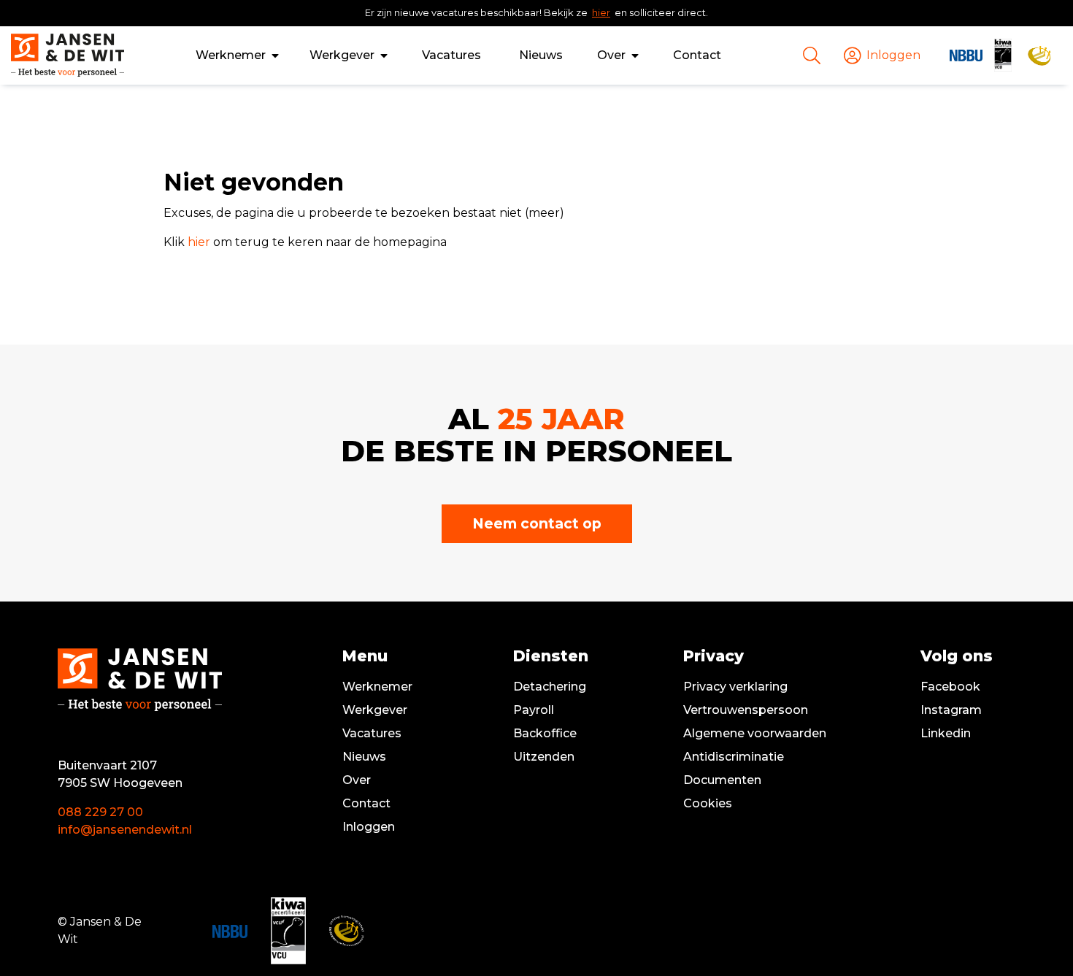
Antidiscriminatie (733, 757)
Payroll (533, 710)
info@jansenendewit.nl (125, 830)
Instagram (951, 710)
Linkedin (945, 733)
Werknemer (231, 55)
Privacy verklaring (735, 686)
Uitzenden (543, 757)
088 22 (78, 812)
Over (611, 55)
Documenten (722, 780)
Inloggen (368, 827)
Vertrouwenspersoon (745, 710)
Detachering (549, 686)
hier (601, 12)
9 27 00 (121, 812)
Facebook (950, 686)
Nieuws (541, 55)
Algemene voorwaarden (754, 733)
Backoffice (545, 733)
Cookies (707, 803)
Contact (697, 55)
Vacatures (451, 55)
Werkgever (341, 55)
